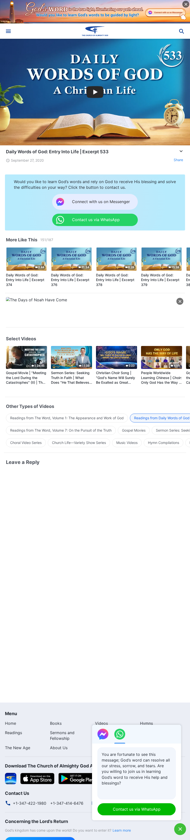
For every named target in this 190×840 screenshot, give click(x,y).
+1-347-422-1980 (29, 803)
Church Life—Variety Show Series (79, 442)
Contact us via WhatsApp (137, 809)
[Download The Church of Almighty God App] (10, 778)
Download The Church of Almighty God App (51, 765)
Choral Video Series (26, 442)
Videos (101, 723)
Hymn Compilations (163, 442)
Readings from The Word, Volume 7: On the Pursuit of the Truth (61, 430)
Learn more (122, 830)
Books (56, 723)
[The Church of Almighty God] (95, 31)
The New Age (17, 747)
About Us (59, 747)
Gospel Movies (133, 430)
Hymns (146, 723)
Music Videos (127, 442)
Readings (13, 732)
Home (10, 723)
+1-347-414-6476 (66, 803)
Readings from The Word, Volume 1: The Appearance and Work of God (67, 418)
